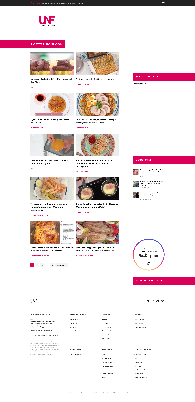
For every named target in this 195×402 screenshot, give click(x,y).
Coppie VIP (105, 323)
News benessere (107, 366)
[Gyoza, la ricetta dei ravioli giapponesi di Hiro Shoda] (52, 104)
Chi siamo (73, 393)
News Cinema (139, 319)
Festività (104, 377)
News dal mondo (75, 354)
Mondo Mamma (107, 362)
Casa (103, 354)
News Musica (138, 323)
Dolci (32, 87)
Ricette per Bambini (140, 377)
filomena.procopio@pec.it (43, 324)
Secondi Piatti (82, 172)
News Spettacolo (140, 327)
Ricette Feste (138, 374)
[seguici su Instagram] (153, 301)
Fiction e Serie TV (107, 327)
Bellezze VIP (106, 319)
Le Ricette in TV (82, 84)
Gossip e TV (108, 314)
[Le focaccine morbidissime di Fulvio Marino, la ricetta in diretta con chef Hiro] (52, 232)
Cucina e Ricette (142, 349)
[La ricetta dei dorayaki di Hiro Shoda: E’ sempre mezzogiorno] (52, 145)
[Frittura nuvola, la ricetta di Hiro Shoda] (97, 63)
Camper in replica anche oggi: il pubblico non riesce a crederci (62, 3)
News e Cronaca (78, 314)
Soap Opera (106, 339)
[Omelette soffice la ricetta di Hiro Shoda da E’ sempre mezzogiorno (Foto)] (97, 188)
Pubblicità (116, 393)
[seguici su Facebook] (148, 301)
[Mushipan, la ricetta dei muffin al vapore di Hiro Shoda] (52, 63)
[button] (163, 3)
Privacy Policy (126, 393)
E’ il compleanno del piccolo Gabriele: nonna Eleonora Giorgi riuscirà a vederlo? (151, 195)
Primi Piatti (137, 366)
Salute (104, 370)
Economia (73, 327)
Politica (72, 335)
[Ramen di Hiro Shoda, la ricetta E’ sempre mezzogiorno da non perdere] (97, 104)
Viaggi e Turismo (107, 374)
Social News (75, 349)
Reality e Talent (107, 335)
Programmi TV (106, 331)
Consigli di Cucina (140, 354)
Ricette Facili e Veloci (39, 215)
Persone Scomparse (76, 331)
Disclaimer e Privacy (85, 393)
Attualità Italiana (75, 319)
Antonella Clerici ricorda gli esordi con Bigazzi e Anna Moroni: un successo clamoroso (151, 183)
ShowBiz (138, 314)
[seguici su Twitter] (162, 301)
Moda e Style (106, 358)
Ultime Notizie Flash (140, 84)
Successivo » (61, 265)
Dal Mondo (73, 323)
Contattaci (106, 393)
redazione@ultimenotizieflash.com (42, 321)
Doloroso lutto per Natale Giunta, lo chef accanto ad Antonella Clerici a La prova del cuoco (152, 172)
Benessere (107, 349)
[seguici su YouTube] (158, 301)
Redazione (97, 393)
